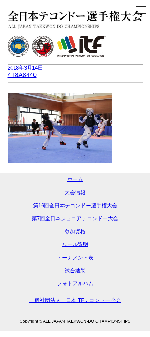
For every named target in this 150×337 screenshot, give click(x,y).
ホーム (75, 179)
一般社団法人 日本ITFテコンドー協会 (75, 300)
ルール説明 (75, 244)
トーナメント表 (75, 257)
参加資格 (75, 231)
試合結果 (75, 270)
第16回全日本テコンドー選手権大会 (75, 205)
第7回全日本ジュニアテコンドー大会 (75, 218)
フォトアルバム (75, 283)
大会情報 (75, 192)
